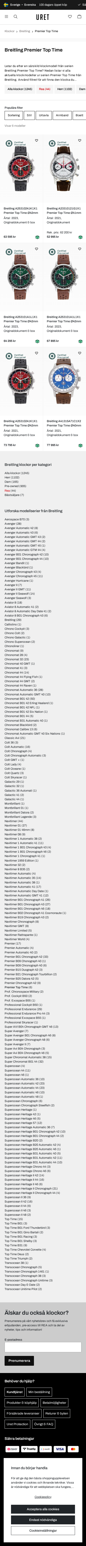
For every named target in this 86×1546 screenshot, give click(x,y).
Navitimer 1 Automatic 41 (21, 843)
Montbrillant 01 (14, 808)
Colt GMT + (12, 759)
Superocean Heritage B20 (21, 1140)
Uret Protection (17, 1424)
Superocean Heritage (18, 1109)
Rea (7, 490)
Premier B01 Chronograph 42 (23, 956)
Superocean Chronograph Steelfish (27, 1105)
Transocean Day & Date (20, 1284)
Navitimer (11, 821)
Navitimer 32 (13, 865)
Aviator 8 (10, 602)
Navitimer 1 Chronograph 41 (23, 856)
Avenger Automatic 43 (19, 532)
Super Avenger (14, 1031)
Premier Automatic (17, 948)
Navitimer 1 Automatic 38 (21, 838)
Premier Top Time (16, 987)
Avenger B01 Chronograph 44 (24, 558)
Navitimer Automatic (18, 873)
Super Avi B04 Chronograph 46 (24, 1053)
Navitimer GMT (14, 926)
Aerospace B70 (15, 519)
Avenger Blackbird (16, 567)
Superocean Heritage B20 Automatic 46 (30, 1149)
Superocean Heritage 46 (20, 1118)
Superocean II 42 (15, 1201)
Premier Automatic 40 (19, 952)
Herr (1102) (64, 89)
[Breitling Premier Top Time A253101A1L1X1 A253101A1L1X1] (21, 277)
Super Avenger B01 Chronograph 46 (28, 1035)
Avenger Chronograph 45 (21, 576)
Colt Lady (11, 764)
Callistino (11, 624)
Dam (8, 481)
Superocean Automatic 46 (22, 1092)
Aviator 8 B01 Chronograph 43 (24, 615)
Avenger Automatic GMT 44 (23, 541)
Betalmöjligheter (54, 1402)
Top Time (11, 1219)
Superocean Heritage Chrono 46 (25, 1171)
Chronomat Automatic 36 (21, 690)
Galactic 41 (12, 795)
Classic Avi (12, 738)
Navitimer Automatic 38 (20, 882)
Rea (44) (44, 89)
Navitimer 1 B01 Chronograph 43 (26, 847)
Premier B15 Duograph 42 (21, 969)
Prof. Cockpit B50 (16, 996)
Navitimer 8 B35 (15, 869)
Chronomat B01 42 (17, 698)
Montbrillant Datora (17, 812)
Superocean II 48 (15, 1214)
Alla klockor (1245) (20, 89)
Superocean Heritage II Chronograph (28, 1188)
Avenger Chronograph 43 (21, 571)
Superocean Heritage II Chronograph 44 (30, 1193)
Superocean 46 (14, 1074)
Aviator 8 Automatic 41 (19, 607)
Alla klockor (12, 473)
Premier (10, 943)
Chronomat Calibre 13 (19, 729)
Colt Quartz (12, 773)
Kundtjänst (14, 1392)
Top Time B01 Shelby (18, 1241)
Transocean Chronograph (21, 1267)
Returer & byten (56, 1413)
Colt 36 (9, 742)
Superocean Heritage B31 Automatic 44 (30, 1162)
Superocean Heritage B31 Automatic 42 (30, 1157)
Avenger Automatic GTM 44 (23, 550)
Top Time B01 (14, 1223)
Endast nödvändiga (43, 1520)
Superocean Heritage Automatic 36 (27, 1127)
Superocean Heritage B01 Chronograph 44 (32, 1136)
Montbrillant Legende (18, 816)
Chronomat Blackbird (18, 725)
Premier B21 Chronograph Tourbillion (28, 974)
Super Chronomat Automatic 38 (25, 1057)
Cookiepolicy (43, 1497)
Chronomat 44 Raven (18, 685)
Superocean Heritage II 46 (21, 1184)
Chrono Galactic (15, 637)
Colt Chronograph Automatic (23, 755)
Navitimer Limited (16, 930)
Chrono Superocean (18, 641)
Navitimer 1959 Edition (19, 860)
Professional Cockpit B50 (21, 1005)
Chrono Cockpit (15, 628)
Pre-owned (12, 486)
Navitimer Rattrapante (19, 935)
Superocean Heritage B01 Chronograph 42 (32, 1131)
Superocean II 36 (15, 1197)
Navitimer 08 (13, 834)
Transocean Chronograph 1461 (24, 1271)
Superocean (12, 1066)
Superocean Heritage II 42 (21, 1175)
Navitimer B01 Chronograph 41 (24, 899)
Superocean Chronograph (21, 1101)
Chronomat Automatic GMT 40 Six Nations (32, 733)
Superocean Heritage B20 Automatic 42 (30, 1144)
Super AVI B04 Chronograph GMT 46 (28, 1026)
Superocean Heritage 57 (20, 1123)
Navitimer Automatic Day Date (24, 891)
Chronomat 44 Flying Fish (21, 677)
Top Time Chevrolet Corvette (23, 1249)
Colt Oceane (13, 768)
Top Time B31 (14, 1245)
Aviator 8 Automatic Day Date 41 (26, 611)
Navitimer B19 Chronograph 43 (24, 917)
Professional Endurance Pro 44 (25, 1013)
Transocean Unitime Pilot (21, 1289)
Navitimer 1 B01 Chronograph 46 (26, 851)
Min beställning (39, 1392)
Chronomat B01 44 (17, 716)
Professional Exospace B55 (23, 1017)
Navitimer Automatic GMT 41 (23, 895)
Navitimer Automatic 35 (20, 878)
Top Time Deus (14, 1254)
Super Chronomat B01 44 (21, 1061)
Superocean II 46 (15, 1210)
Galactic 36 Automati (18, 790)
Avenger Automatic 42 (19, 528)
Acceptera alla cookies (43, 1509)
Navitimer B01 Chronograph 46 (24, 908)
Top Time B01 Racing (19, 1236)
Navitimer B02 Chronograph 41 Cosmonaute (33, 913)
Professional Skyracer (19, 1022)
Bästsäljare (12, 495)
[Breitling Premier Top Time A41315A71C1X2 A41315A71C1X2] (64, 381)
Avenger (10, 523)
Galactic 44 (12, 799)
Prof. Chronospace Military (22, 991)
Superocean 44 (14, 1070)
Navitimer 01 (13, 825)
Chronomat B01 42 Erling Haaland (27, 703)
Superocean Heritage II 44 (21, 1179)
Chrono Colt (12, 633)
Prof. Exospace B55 (18, 1000)
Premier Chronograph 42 (20, 983)
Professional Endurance (20, 1009)
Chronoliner (12, 646)
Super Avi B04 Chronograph (23, 1048)
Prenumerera (19, 1361)
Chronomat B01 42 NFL (20, 707)
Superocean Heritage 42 (20, 1114)
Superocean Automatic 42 (22, 1083)
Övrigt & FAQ (43, 1424)
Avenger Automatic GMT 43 (23, 537)
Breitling (24, 31)
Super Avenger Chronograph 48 (25, 1039)
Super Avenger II (15, 1044)
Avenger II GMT (15, 589)
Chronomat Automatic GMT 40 (24, 694)
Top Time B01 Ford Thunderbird (25, 1227)
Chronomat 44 (14, 672)
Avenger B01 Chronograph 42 (24, 554)
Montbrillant (12, 803)
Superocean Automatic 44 (22, 1087)
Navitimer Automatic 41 (20, 886)
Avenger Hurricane (17, 580)
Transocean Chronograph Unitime (26, 1280)
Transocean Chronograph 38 (23, 1276)
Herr (7, 477)
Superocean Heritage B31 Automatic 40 (30, 1153)
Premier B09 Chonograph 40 (23, 961)
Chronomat (12, 650)
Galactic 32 (12, 786)
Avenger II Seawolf (17, 593)
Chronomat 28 (14, 655)
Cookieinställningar (43, 1530)
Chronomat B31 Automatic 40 (24, 720)
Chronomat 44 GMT (17, 681)
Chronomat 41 (14, 668)
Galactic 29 (12, 781)
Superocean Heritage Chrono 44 (25, 1166)
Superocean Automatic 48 (22, 1096)
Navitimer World (15, 939)
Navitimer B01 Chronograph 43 (24, 904)
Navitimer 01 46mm (17, 829)
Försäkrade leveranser (23, 1413)
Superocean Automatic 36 (22, 1079)
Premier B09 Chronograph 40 (23, 965)
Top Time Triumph (16, 1258)
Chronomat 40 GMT (17, 663)
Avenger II (11, 585)
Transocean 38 (14, 1263)
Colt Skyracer (13, 777)
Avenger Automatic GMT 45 (23, 545)
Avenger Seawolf (16, 598)
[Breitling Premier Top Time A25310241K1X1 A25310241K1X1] (21, 168)
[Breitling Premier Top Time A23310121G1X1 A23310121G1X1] (64, 168)
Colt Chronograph (16, 751)
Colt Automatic (14, 746)
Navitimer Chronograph (19, 921)
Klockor (9, 31)
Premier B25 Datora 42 (19, 978)
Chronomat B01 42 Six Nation (24, 711)
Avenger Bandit (15, 563)
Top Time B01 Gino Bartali (22, 1232)
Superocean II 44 (15, 1206)
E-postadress (13, 1339)
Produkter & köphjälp (22, 1402)
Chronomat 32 (14, 659)
